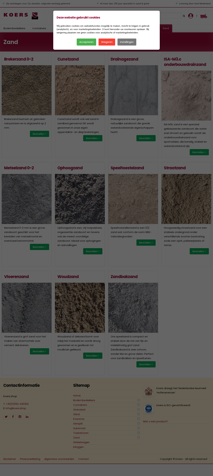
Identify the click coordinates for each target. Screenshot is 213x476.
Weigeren (106, 42)
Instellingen (127, 42)
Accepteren (86, 42)
